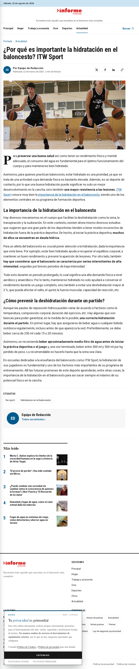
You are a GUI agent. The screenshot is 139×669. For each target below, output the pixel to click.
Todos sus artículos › (34, 419)
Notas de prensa (95, 617)
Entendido (42, 655)
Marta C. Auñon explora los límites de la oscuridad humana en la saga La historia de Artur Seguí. (31, 458)
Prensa (112, 624)
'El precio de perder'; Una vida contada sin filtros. (30, 472)
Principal (8, 28)
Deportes (67, 28)
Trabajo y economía (38, 28)
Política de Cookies (126, 664)
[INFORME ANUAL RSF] (69, 11)
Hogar (20, 28)
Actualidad (82, 28)
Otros (74, 596)
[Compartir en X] (96, 69)
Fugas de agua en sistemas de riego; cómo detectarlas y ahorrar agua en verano (29, 520)
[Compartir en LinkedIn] (113, 69)
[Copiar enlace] (122, 69)
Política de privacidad (103, 664)
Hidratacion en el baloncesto (36, 400)
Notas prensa (97, 624)
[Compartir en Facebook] (105, 69)
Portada (7, 41)
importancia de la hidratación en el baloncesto (69, 194)
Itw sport (10, 400)
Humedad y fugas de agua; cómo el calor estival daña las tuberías (31, 503)
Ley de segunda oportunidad (107, 631)
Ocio (55, 28)
